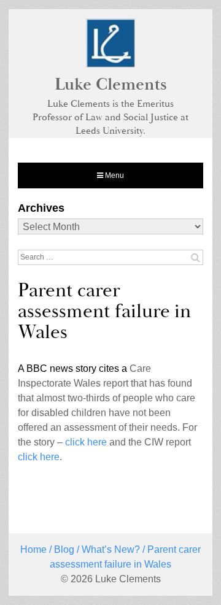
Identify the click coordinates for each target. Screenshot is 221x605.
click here (86, 442)
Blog (64, 549)
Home (33, 549)
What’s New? (111, 549)
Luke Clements (111, 85)
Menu (113, 175)
